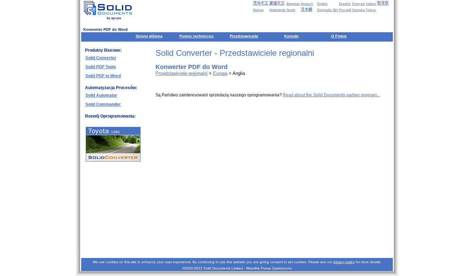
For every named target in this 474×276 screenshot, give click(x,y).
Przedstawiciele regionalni (181, 73)
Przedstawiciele (244, 36)
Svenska (358, 10)
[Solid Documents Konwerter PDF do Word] (109, 10)
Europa (220, 73)
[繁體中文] (277, 3)
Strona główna (149, 36)
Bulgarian (293, 4)
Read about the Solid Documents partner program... (331, 95)
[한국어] (384, 3)
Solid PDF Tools (100, 66)
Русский (345, 10)
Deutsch (307, 4)
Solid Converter (100, 57)
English (322, 4)
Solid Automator (101, 95)
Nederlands (277, 10)
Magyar (258, 10)
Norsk (291, 10)
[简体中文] (260, 3)
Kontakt (291, 36)
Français (358, 4)
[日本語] (308, 9)
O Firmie (339, 36)
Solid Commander (103, 104)
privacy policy (344, 262)
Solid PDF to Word (103, 76)
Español (344, 4)
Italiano (371, 4)
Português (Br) (327, 10)
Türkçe (371, 10)
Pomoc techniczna (196, 36)
